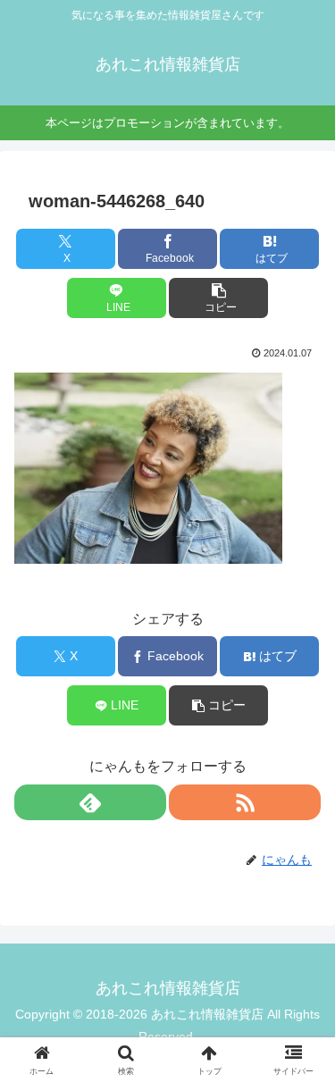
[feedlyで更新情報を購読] (90, 802)
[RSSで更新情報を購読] (245, 802)
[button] (218, 298)
